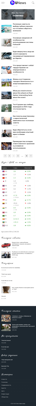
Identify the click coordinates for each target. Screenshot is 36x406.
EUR (10, 232)
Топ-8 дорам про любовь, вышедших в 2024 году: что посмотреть (23, 107)
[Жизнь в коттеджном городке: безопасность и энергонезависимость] (6, 83)
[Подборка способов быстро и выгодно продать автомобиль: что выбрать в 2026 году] (6, 254)
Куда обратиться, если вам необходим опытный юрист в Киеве (23, 132)
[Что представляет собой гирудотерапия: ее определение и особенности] (6, 70)
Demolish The (5, 366)
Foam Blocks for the (6, 280)
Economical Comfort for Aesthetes (10, 267)
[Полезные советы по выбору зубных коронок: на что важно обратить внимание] (6, 28)
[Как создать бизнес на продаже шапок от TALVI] (6, 289)
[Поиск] (33, 3)
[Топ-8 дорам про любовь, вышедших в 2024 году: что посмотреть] (6, 108)
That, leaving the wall (7, 359)
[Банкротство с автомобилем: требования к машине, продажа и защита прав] (6, 245)
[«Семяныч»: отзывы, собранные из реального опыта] (6, 318)
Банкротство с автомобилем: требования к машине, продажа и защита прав (21, 244)
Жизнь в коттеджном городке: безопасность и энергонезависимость (23, 81)
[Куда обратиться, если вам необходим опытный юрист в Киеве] (6, 133)
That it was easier (6, 274)
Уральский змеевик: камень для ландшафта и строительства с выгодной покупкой (23, 326)
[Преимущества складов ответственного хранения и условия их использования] (6, 146)
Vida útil (3, 296)
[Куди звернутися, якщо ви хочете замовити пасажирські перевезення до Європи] (6, 56)
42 (26, 156)
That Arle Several (6, 340)
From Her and (5, 347)
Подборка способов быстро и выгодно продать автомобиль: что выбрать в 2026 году (23, 253)
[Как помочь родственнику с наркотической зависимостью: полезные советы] (6, 121)
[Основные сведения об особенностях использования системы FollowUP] (6, 42)
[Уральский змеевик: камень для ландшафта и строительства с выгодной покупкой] (6, 327)
